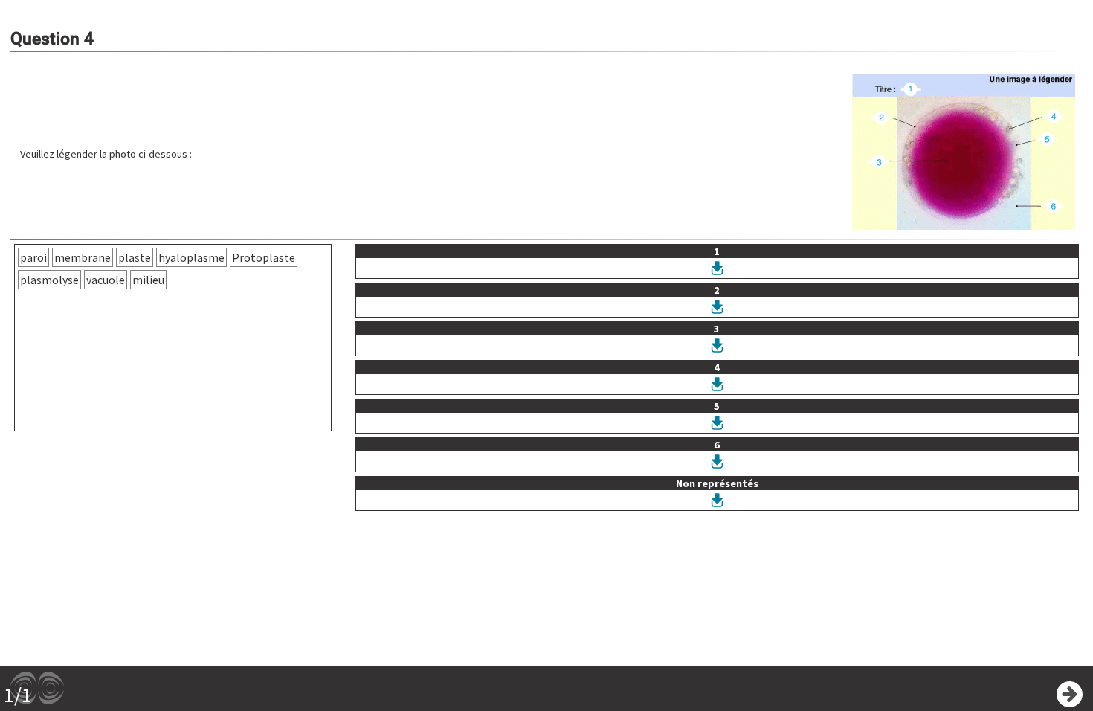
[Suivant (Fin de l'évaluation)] (1070, 694)
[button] (963, 153)
